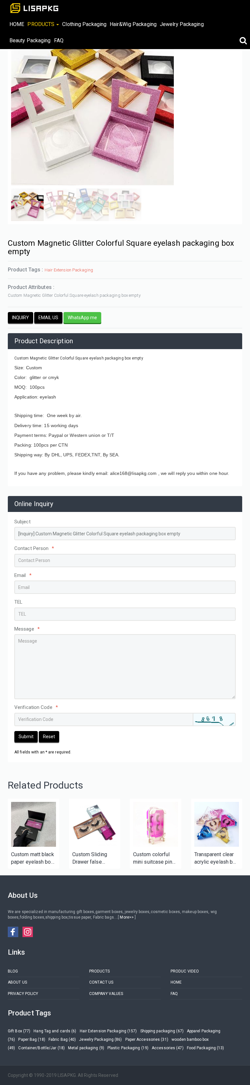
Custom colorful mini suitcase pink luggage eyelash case (154, 858)
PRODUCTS (99, 971)
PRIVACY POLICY (23, 993)
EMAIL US (48, 317)
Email (23, 575)
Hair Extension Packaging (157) (108, 1031)
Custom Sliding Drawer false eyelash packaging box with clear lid (93, 858)
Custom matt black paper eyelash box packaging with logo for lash (32, 858)
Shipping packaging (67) (162, 1031)
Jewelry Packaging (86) (100, 1039)
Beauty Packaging (30, 40)
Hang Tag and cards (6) (55, 1031)
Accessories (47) (168, 1048)
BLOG (13, 971)
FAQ (58, 40)
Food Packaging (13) (205, 1048)
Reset (49, 736)
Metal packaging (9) (86, 1048)
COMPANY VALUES (106, 993)
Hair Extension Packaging (69, 270)
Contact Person (34, 548)
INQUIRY (20, 317)
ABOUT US (17, 982)
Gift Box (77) (19, 1031)
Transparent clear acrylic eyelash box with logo (216, 858)
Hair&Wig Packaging (133, 24)
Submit (26, 736)
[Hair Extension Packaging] (94, 824)
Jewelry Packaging (182, 24)
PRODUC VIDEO (185, 971)
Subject (22, 522)
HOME (16, 24)
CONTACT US (101, 982)
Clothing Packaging (84, 24)
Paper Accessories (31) (146, 1039)
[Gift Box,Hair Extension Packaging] (33, 824)
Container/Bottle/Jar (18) (41, 1048)
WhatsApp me (82, 317)
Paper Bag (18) (31, 1039)
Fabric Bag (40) (62, 1039)
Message (27, 629)
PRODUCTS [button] (41, 24)
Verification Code (36, 707)
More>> (127, 917)
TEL (18, 602)
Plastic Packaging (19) (127, 1048)
